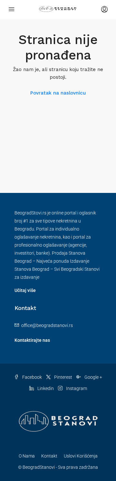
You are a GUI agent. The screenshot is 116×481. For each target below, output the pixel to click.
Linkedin (45, 388)
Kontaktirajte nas (32, 340)
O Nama (27, 455)
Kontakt (49, 455)
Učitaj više (25, 290)
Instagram (76, 388)
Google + (92, 377)
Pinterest (62, 377)
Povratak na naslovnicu (58, 93)
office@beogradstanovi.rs (47, 325)
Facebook (31, 377)
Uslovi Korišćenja (81, 455)
